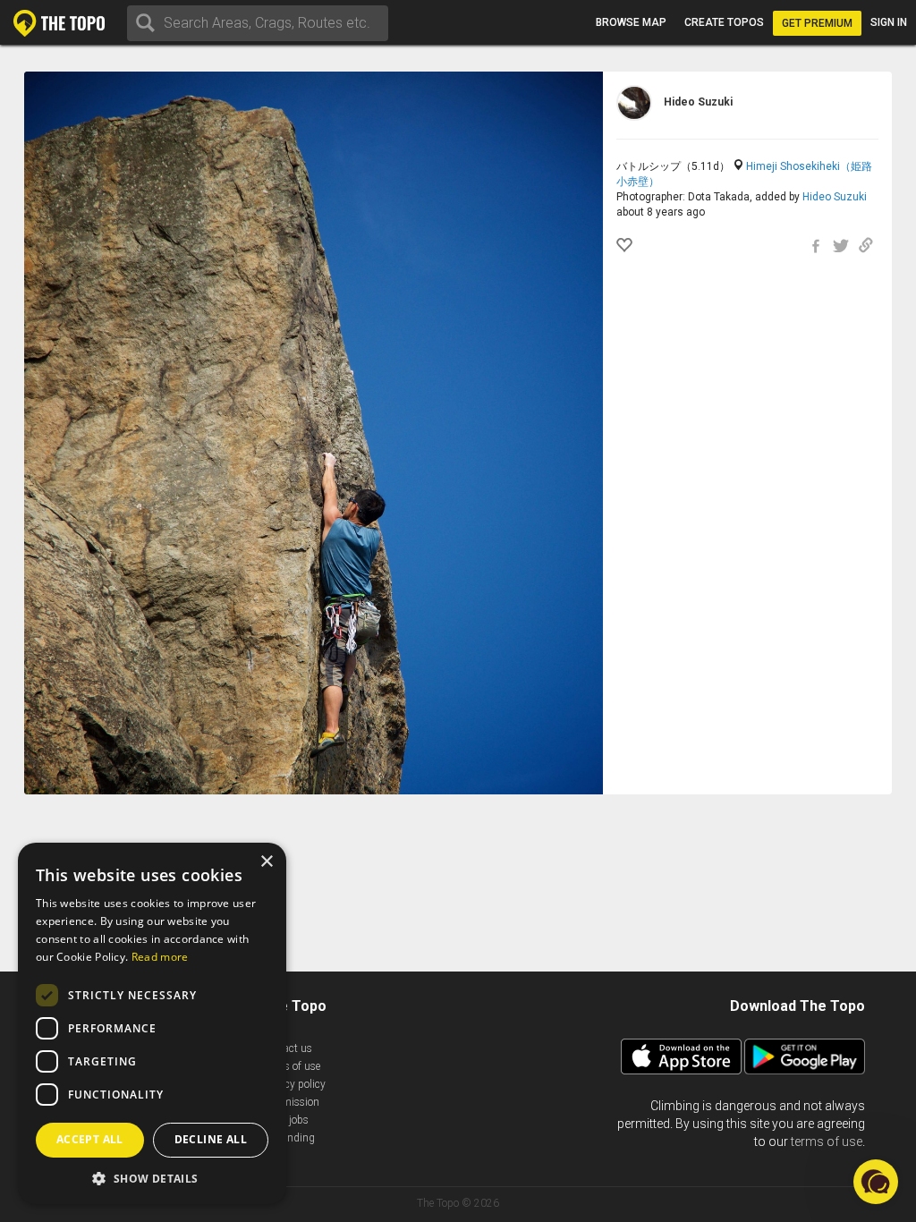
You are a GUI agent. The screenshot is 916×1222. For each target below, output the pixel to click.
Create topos (724, 22)
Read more (160, 956)
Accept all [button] (89, 1139)
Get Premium (817, 23)
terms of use (826, 1141)
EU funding (288, 1138)
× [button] (266, 862)
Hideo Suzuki (834, 197)
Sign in (888, 22)
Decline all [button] (210, 1139)
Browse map (631, 22)
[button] (152, 1177)
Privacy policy (293, 1084)
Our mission (290, 1102)
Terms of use (290, 1066)
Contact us (286, 1048)
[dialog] (152, 1023)
